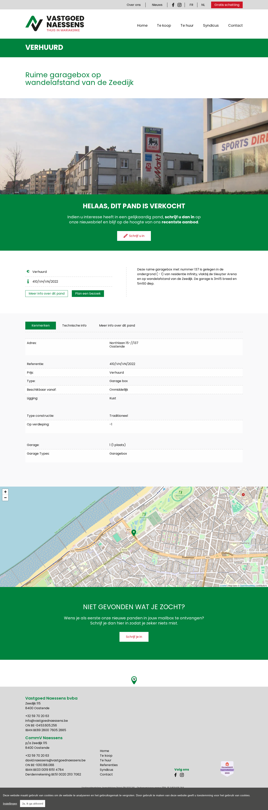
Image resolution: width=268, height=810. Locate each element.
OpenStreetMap (247, 585)
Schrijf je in (134, 636)
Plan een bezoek (88, 293)
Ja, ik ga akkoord (32, 803)
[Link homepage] (54, 23)
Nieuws (157, 5)
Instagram (179, 5)
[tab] (40, 325)
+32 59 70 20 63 (37, 716)
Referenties (109, 765)
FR (191, 5)
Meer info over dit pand (47, 293)
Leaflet (223, 585)
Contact (235, 25)
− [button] (5, 497)
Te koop (164, 25)
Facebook (174, 5)
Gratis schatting (226, 5)
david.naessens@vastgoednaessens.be (55, 760)
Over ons (134, 5)
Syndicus (211, 25)
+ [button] (5, 491)
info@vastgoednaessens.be (46, 720)
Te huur (187, 25)
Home (142, 25)
